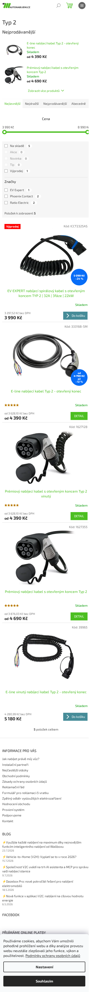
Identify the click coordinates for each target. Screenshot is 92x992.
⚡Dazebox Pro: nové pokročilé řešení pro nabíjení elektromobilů (37, 883)
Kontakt (7, 821)
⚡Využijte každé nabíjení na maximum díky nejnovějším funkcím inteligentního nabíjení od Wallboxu (41, 844)
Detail (79, 416)
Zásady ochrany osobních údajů (24, 781)
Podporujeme (11, 815)
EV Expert (19, 190)
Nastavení (44, 967)
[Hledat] (58, 5)
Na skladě (20, 146)
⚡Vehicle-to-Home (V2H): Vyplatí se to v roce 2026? (39, 857)
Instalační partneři (15, 764)
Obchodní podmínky (16, 776)
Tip (15, 164)
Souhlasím (44, 981)
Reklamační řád (13, 787)
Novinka (18, 158)
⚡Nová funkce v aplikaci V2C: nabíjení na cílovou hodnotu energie (43, 898)
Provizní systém (13, 810)
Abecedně (78, 103)
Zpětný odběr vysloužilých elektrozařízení (31, 798)
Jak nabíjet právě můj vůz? (20, 759)
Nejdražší (32, 103)
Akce (16, 152)
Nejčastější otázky (15, 770)
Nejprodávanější (55, 103)
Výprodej (19, 171)
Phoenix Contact (24, 196)
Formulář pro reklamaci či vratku (25, 793)
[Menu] (81, 5)
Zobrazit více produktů (44, 91)
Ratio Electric (22, 202)
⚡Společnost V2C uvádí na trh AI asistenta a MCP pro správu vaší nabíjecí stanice (45, 869)
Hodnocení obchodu (16, 804)
